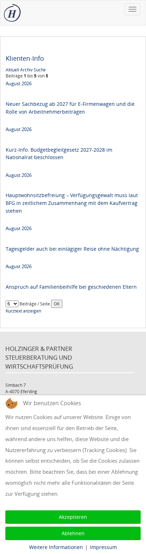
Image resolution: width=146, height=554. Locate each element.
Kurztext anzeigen (23, 311)
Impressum (103, 547)
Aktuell (12, 70)
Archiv (26, 70)
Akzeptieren (73, 517)
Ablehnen (73, 533)
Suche (40, 70)
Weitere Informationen (56, 547)
